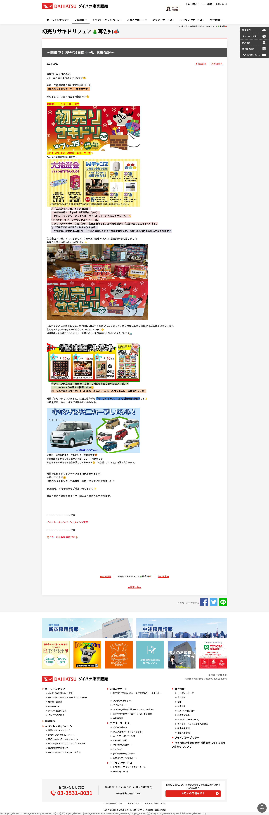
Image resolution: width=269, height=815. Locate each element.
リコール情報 (206, 4)
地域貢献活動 (183, 714)
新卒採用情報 (183, 728)
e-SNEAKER (53, 706)
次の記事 (215, 63)
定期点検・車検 (120, 740)
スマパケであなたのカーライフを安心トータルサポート (135, 695)
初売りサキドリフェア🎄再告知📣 (213, 26)
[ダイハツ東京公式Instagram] (87, 655)
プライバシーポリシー (187, 737)
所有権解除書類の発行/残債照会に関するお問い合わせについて (198, 745)
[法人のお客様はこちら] (182, 655)
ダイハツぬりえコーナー (124, 753)
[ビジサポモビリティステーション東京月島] (119, 655)
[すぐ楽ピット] (56, 655)
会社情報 (215, 19)
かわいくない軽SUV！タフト (61, 693)
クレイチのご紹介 (56, 714)
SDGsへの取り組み (186, 710)
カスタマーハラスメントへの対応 (192, 723)
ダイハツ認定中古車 (57, 710)
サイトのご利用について (155, 803)
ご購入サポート (136, 19)
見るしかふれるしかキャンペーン (63, 739)
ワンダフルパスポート (123, 744)
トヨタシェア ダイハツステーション (129, 766)
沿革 (179, 701)
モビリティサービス (191, 19)
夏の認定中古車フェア (58, 747)
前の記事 (202, 63)
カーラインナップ (57, 19)
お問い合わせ (221, 4)
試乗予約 (246, 29)
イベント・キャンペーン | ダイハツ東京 (67, 522)
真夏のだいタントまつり (59, 730)
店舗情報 (80, 19)
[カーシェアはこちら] (213, 655)
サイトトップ (182, 26)
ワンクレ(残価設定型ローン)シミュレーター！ (134, 709)
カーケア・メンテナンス (124, 736)
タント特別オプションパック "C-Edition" (67, 743)
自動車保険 (118, 718)
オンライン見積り (250, 36)
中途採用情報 (183, 732)
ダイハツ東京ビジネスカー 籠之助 (64, 752)
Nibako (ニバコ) (120, 771)
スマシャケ (118, 749)
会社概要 (181, 697)
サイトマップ (133, 803)
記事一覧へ (135, 587)
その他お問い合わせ (251, 55)
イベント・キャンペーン (106, 19)
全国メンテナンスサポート (125, 758)
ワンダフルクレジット (123, 700)
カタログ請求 (191, 4)
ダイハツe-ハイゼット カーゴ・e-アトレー (67, 697)
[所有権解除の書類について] (150, 655)
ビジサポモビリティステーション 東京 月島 (132, 713)
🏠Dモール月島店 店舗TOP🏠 (62, 537)
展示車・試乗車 (55, 701)
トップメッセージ (185, 693)
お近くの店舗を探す (193, 793)
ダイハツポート (120, 705)
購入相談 (246, 42)
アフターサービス (162, 19)
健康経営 (181, 706)
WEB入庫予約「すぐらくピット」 (128, 731)
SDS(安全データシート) (188, 719)
